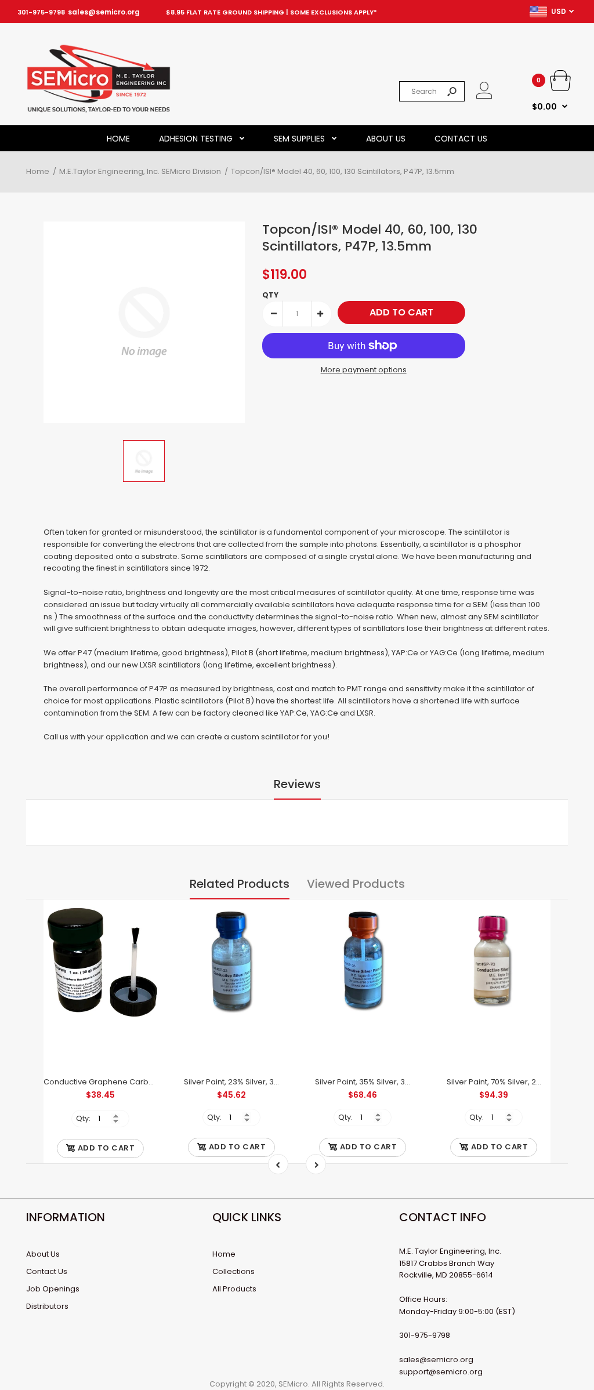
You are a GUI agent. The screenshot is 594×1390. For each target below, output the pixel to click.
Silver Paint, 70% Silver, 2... (494, 1081)
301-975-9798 (41, 12)
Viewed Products (356, 884)
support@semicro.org (441, 1371)
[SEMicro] (98, 110)
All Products (234, 1288)
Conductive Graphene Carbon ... (104, 1081)
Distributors (47, 1306)
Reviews (297, 784)
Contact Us (46, 1271)
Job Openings (52, 1288)
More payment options (364, 369)
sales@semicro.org (104, 12)
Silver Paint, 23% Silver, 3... (231, 1081)
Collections (233, 1271)
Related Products (239, 884)
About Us (43, 1254)
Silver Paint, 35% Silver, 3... (362, 1081)
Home (224, 1254)
